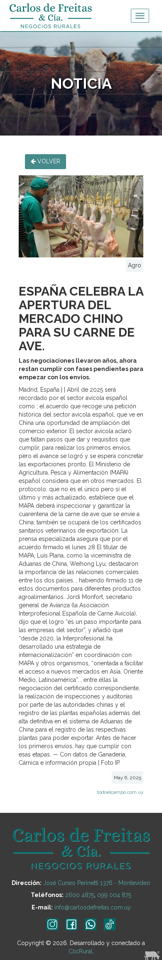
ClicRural (81, 951)
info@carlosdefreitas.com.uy (92, 907)
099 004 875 (114, 895)
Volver (48, 161)
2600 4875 (79, 895)
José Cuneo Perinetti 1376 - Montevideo (96, 883)
